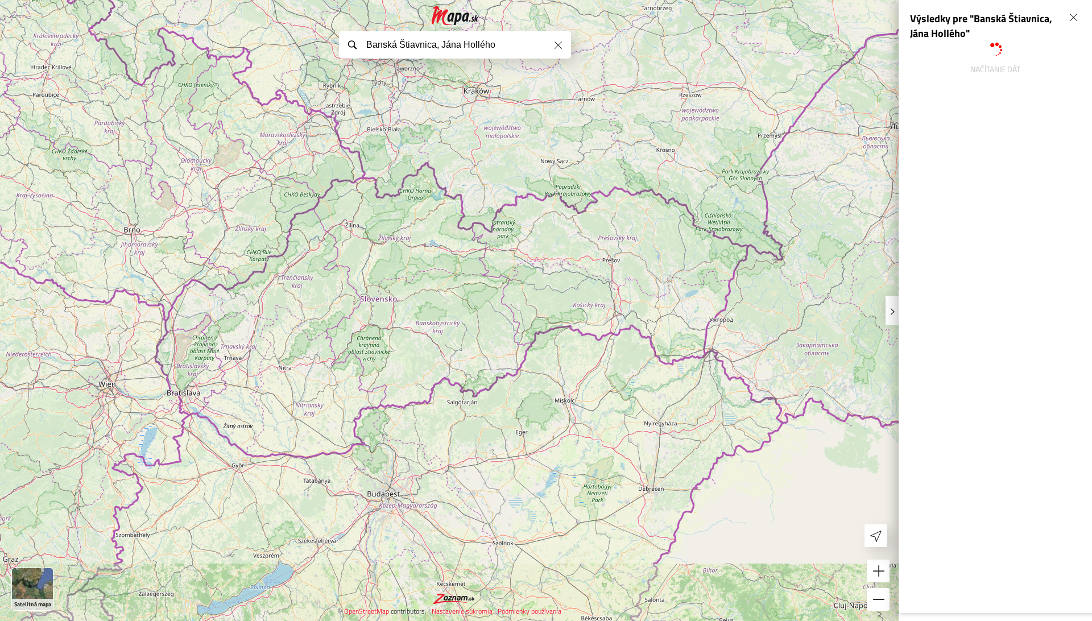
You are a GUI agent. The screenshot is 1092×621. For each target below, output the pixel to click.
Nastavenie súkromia (462, 611)
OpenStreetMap (366, 611)
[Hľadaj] (352, 44)
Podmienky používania (529, 611)
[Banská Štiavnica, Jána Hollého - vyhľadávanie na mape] (455, 16)
